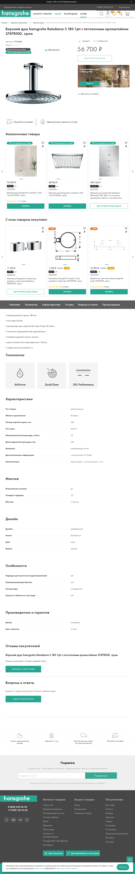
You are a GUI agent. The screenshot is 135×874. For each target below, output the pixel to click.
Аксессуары (48, 829)
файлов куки (38, 868)
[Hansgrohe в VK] (20, 819)
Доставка (110, 805)
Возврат (109, 813)
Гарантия (109, 817)
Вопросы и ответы (88, 304)
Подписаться (101, 775)
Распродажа (71, 14)
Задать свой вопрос (23, 699)
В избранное (102, 41)
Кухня (45, 821)
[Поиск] (101, 14)
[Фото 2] (28, 264)
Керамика (47, 825)
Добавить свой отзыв (23, 669)
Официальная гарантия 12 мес (62, 122)
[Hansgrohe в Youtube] (13, 819)
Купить (26, 206)
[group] (20, 739)
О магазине (110, 829)
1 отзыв (22, 201)
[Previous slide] (2, 171)
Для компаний (56, 853)
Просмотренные (111, 304)
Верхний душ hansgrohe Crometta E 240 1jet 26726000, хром (66, 194)
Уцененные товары (82, 813)
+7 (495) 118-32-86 (18, 810)
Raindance (16, 45)
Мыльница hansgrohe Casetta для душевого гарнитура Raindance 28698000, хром (21, 281)
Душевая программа (19, 23)
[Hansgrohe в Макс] (26, 819)
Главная (4, 23)
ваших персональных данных (66, 868)
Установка (110, 825)
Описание (14, 304)
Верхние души (38, 23)
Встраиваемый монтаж (53, 813)
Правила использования (116, 833)
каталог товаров (42, 14)
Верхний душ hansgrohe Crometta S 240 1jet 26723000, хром (24, 193)
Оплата (109, 809)
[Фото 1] (23, 264)
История (109, 841)
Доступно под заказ (95, 58)
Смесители (48, 805)
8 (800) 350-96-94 (105, 7)
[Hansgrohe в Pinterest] (6, 819)
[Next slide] (133, 171)
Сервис (108, 821)
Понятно (123, 867)
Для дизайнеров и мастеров (85, 853)
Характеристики (51, 304)
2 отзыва (65, 286)
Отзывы (69, 304)
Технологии (31, 304)
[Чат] (130, 860)
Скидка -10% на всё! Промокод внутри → (58, 2)
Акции (57, 14)
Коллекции (48, 844)
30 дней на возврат (23, 122)
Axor (83, 13)
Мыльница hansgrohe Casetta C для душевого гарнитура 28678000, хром (65, 279)
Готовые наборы (50, 817)
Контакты (109, 837)
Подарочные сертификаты (55, 840)
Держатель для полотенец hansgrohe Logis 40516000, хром (106, 279)
